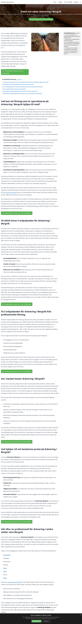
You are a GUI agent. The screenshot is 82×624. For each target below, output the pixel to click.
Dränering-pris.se (7, 2)
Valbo (5, 578)
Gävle (5, 568)
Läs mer (54, 618)
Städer (60, 2)
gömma (19, 79)
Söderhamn (7, 555)
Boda (5, 571)
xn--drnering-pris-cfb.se (10, 192)
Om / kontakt (68, 2)
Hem (54, 2)
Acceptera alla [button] (36, 621)
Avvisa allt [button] (46, 621)
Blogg (76, 2)
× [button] (80, 614)
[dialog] (41, 618)
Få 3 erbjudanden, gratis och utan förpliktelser (41, 19)
